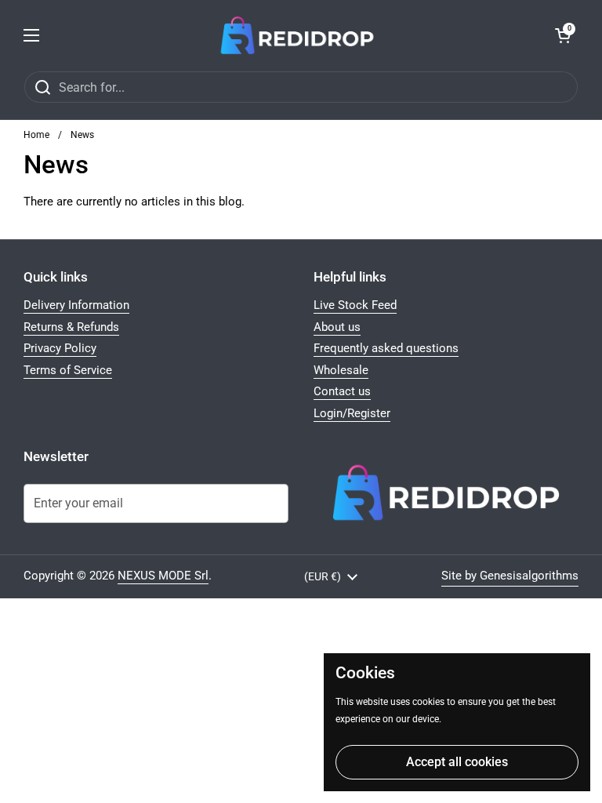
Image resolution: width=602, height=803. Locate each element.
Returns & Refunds (71, 327)
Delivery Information (76, 305)
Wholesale (341, 370)
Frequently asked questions (386, 348)
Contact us (342, 391)
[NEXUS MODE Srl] (297, 35)
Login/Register (352, 413)
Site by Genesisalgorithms (509, 576)
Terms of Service (68, 370)
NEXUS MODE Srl (163, 576)
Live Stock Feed (355, 305)
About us (337, 327)
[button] (562, 35)
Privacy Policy (60, 348)
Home (36, 134)
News (82, 134)
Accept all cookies (457, 761)
